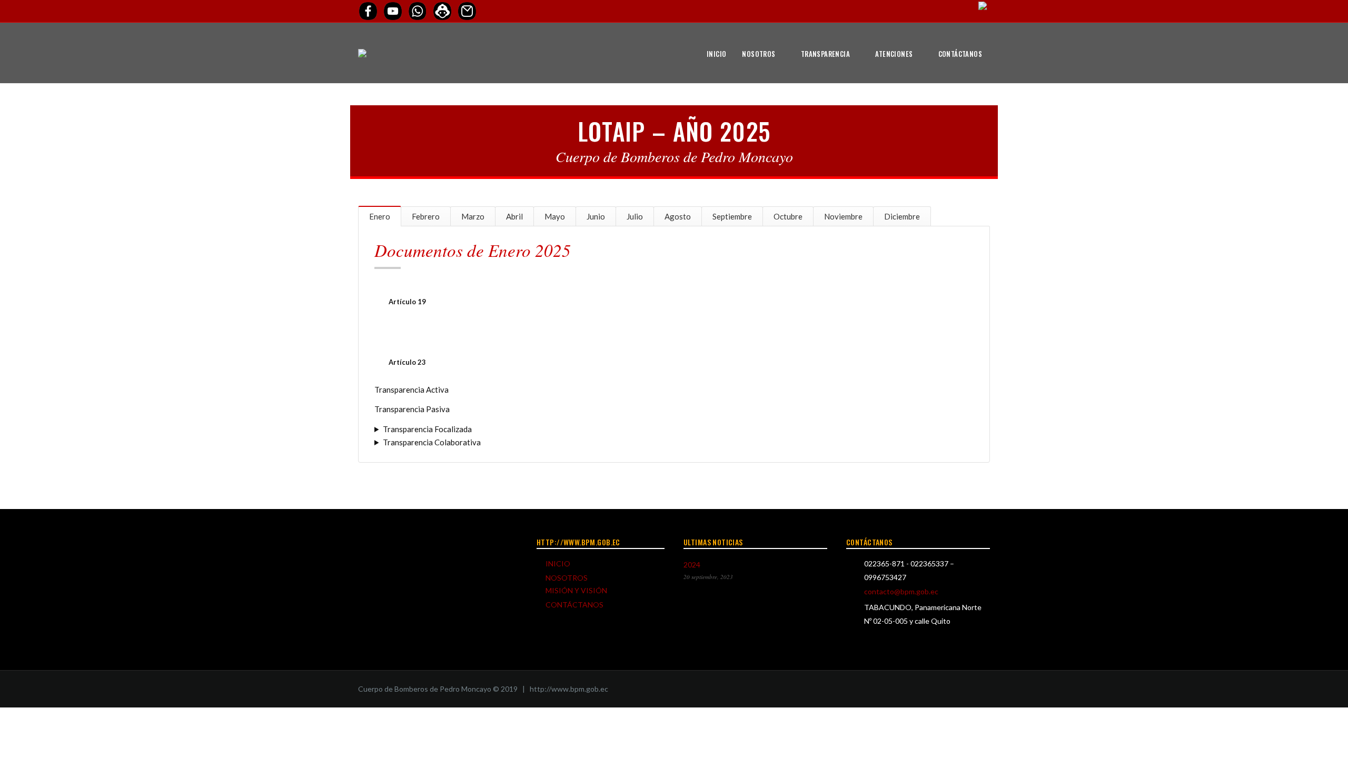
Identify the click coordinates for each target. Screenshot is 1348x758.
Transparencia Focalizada (427, 429)
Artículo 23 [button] (407, 362)
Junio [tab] (596, 216)
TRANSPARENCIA (825, 53)
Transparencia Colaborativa (432, 442)
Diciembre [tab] (902, 216)
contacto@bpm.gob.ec (901, 591)
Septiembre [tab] (732, 216)
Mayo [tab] (554, 216)
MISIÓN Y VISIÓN (576, 590)
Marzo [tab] (472, 216)
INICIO (716, 53)
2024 (691, 564)
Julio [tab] (635, 216)
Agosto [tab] (678, 216)
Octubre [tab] (788, 216)
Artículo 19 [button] (407, 301)
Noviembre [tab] (843, 216)
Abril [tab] (514, 216)
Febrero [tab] (426, 216)
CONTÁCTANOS (960, 53)
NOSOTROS (758, 53)
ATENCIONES (894, 53)
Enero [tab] (379, 216)
